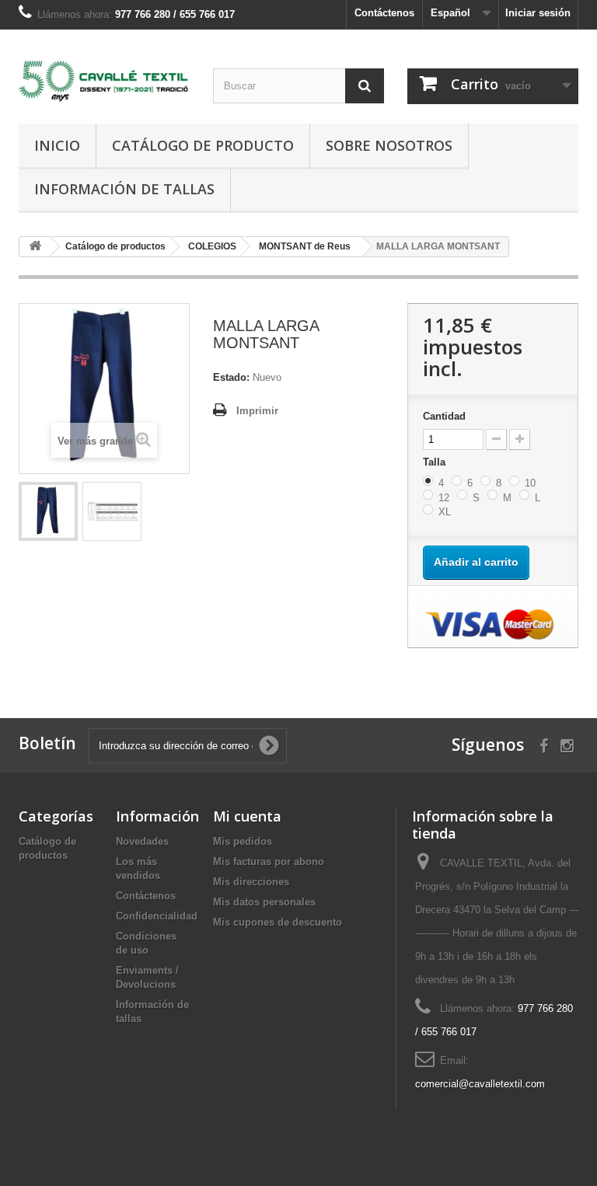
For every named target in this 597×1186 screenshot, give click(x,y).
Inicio (57, 145)
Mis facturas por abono (268, 861)
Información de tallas (124, 189)
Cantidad (444, 416)
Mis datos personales (264, 902)
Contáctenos (384, 13)
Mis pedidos (242, 841)
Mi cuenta (247, 816)
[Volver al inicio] (35, 246)
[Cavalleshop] (104, 81)
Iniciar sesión (538, 13)
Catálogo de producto (203, 145)
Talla (436, 462)
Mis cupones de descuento (277, 922)
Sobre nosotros (389, 145)
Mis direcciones (251, 882)
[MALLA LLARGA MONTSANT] (48, 511)
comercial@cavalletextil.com (480, 1084)
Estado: (231, 377)
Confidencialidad (156, 916)
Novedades (142, 841)
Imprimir (257, 411)
